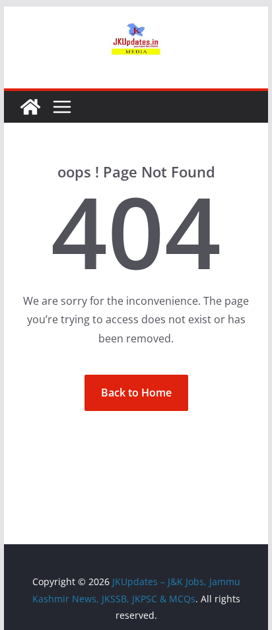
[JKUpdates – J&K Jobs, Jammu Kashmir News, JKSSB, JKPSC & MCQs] (30, 107)
